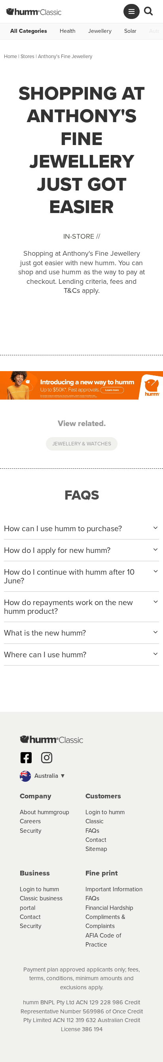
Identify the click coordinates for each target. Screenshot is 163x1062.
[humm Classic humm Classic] (33, 11)
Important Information (113, 889)
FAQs (92, 830)
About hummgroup (44, 812)
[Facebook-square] (26, 757)
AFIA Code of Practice (103, 940)
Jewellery (100, 31)
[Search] (148, 11)
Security (31, 830)
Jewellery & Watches (81, 443)
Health (68, 31)
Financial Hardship (109, 907)
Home (10, 56)
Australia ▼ (49, 775)
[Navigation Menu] (131, 11)
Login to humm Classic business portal (41, 898)
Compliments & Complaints (105, 921)
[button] (81, 776)
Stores (27, 56)
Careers (30, 821)
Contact (95, 839)
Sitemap (96, 848)
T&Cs (72, 290)
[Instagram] (46, 757)
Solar (130, 31)
